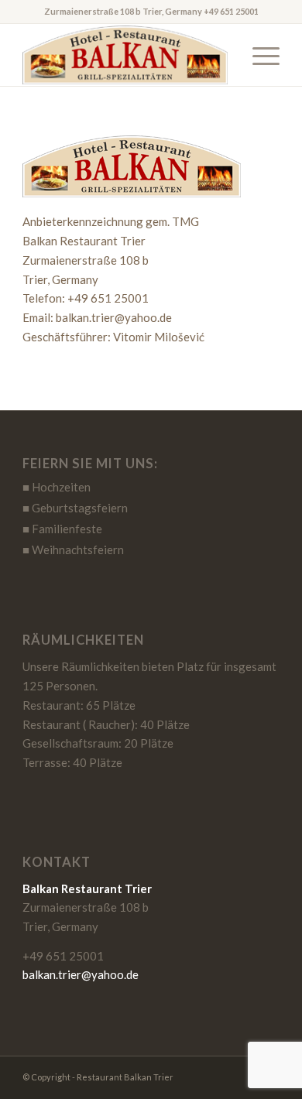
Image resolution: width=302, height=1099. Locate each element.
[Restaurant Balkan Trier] (125, 55)
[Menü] (258, 55)
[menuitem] (258, 55)
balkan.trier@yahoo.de (80, 974)
